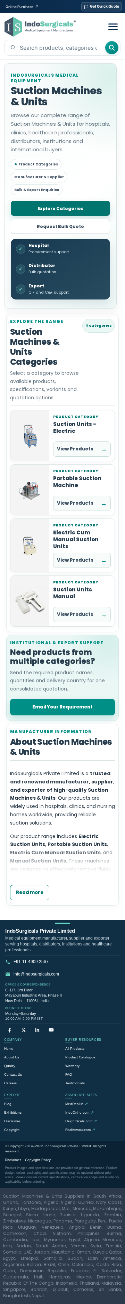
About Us (11, 1057)
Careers (10, 1083)
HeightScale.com (81, 1121)
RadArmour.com (80, 1129)
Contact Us (13, 1074)
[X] (23, 1030)
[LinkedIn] (37, 1030)
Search (111, 47)
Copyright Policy (38, 1160)
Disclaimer (12, 1121)
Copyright (11, 1130)
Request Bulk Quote (60, 226)
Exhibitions (13, 1112)
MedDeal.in (76, 1104)
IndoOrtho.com (79, 1112)
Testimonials (75, 1083)
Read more (29, 892)
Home (9, 1048)
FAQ (68, 1074)
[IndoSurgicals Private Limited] (40, 27)
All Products (74, 1048)
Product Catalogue (80, 1057)
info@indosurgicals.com (36, 974)
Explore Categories (61, 208)
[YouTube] (51, 1030)
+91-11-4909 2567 (31, 961)
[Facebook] (9, 1030)
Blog (7, 1104)
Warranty (72, 1066)
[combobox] (55, 47)
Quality (9, 1066)
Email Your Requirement (62, 707)
